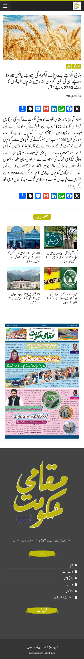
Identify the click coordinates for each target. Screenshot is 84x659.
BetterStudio (49, 653)
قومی (68, 66)
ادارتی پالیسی (68, 578)
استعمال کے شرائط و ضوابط (63, 597)
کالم (71, 565)
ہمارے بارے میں (66, 571)
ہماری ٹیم (69, 584)
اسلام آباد (76, 66)
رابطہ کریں (69, 591)
